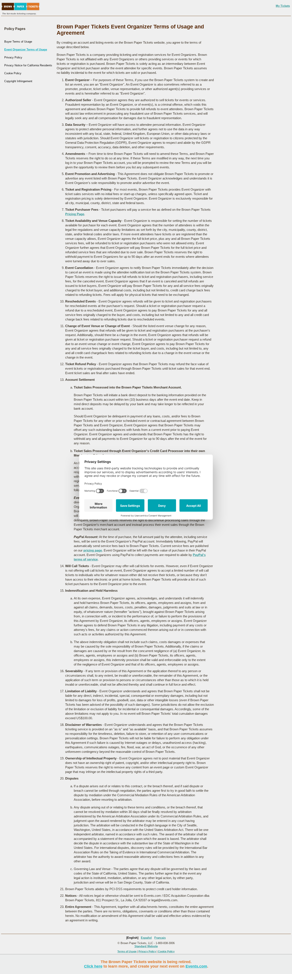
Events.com (196, 966)
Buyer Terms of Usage (18, 41)
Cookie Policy (12, 73)
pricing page (92, 550)
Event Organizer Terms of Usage (25, 49)
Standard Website (146, 946)
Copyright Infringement (18, 81)
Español (146, 937)
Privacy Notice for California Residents (28, 65)
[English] (132, 937)
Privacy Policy (13, 57)
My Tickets (283, 5)
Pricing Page (74, 214)
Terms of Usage (127, 951)
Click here (93, 966)
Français (160, 937)
